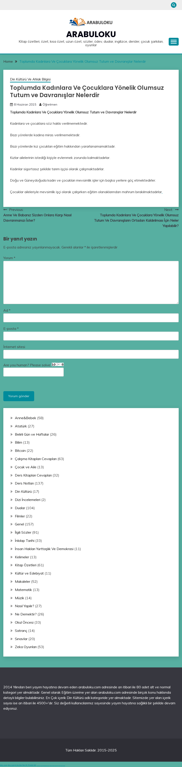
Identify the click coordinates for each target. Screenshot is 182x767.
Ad (6, 310)
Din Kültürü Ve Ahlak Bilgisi (30, 79)
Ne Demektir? (26, 614)
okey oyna (3, 765)
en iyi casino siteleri (38, 765)
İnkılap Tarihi (24, 540)
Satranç (21, 630)
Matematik (23, 589)
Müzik (19, 598)
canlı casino (42, 765)
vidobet (58, 765)
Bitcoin (20, 450)
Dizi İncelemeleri (27, 499)
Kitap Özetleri (25, 565)
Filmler (20, 516)
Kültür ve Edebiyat (29, 573)
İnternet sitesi (14, 346)
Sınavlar (21, 639)
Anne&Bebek (25, 418)
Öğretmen (50, 104)
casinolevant (50, 765)
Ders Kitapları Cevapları (33, 475)
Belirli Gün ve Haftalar (32, 434)
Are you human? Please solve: (27, 365)
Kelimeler (22, 557)
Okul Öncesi (24, 622)
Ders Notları (24, 483)
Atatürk (21, 426)
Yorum (9, 258)
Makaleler (22, 581)
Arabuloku (91, 34)
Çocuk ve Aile (25, 467)
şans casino (56, 765)
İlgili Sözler (23, 532)
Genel (19, 524)
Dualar (20, 508)
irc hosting (18, 765)
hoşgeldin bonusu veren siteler (46, 765)
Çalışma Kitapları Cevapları (36, 459)
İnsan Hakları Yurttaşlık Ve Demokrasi (44, 549)
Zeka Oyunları (26, 647)
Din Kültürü (23, 491)
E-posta (11, 328)
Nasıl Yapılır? (24, 606)
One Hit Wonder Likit (29, 765)
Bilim (18, 442)
